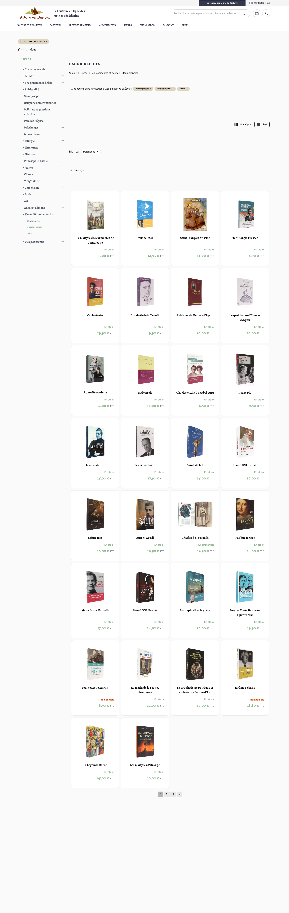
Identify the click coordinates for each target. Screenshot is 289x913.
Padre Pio (244, 393)
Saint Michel (195, 465)
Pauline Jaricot (245, 538)
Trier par (74, 151)
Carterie (55, 25)
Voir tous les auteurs (33, 41)
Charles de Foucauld (195, 538)
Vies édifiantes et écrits (105, 73)
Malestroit (145, 393)
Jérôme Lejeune (245, 688)
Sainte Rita (95, 538)
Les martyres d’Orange (145, 765)
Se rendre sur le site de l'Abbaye (222, 3)
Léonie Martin (95, 465)
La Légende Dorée (95, 765)
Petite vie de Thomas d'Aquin (195, 315)
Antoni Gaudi (145, 538)
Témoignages (33, 221)
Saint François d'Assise (195, 238)
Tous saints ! (145, 238)
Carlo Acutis (95, 315)
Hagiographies (34, 227)
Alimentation (107, 25)
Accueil (73, 73)
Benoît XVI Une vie (245, 465)
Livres (128, 25)
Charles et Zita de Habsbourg (195, 393)
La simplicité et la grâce (195, 610)
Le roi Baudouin (145, 465)
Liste (264, 124)
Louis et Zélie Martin (95, 688)
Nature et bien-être (29, 25)
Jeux (184, 25)
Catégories (27, 49)
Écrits (29, 233)
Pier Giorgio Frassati (245, 238)
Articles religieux (80, 25)
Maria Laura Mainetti (95, 610)
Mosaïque (245, 124)
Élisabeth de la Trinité (145, 315)
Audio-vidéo (147, 25)
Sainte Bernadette (95, 393)
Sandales (168, 25)
